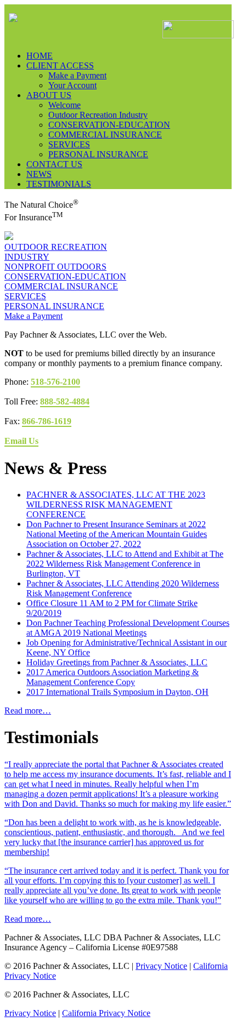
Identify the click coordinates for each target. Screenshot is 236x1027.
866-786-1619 (46, 421)
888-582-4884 (64, 401)
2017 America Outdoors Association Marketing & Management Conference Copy (112, 677)
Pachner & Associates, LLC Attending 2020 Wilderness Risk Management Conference (122, 588)
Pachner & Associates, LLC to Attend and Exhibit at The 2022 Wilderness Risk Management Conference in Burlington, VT (124, 563)
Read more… (27, 710)
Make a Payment (33, 316)
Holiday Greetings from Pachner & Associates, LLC (116, 662)
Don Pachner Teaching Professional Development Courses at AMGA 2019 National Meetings (127, 627)
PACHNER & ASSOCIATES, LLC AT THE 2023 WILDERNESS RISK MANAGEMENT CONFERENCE (115, 504)
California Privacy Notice (106, 1013)
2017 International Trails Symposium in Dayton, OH (117, 692)
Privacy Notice (161, 966)
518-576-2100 (55, 381)
